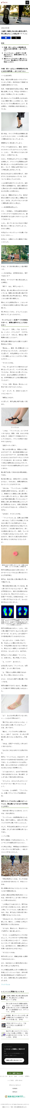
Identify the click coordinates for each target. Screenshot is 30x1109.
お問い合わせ (18, 1080)
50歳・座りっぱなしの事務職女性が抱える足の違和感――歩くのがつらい (15, 48)
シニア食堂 (11, 1080)
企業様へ (27, 1076)
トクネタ (21, 1076)
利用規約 (15, 1088)
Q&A (15, 1076)
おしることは (3, 1076)
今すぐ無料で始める (15, 1073)
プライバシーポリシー (15, 1085)
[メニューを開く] (27, 2)
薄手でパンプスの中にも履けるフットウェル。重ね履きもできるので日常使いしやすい (15, 60)
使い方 (11, 1076)
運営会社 (15, 1091)
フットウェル (5, 984)
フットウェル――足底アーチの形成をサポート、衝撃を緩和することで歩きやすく (15, 54)
